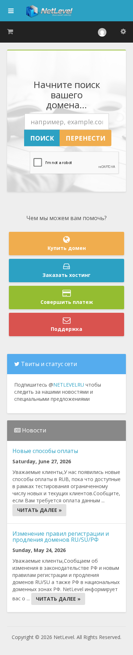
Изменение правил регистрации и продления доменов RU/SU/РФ (60, 537)
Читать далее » (39, 510)
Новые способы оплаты (45, 451)
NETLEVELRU (68, 384)
